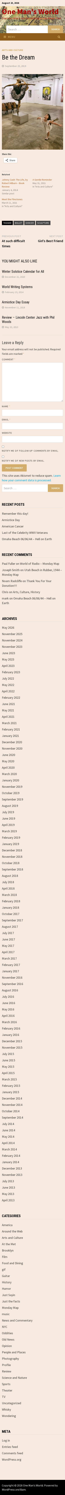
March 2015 (9, 1079)
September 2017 (12, 920)
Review (6, 1371)
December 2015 (12, 1041)
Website (7, 432)
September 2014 (12, 1117)
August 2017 (10, 927)
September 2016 (12, 984)
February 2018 (11, 901)
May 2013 (8, 1194)
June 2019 (8, 818)
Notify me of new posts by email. (23, 460)
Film (4, 1257)
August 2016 (10, 990)
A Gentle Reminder (42, 179)
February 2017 (11, 965)
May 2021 (8, 710)
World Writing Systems (17, 287)
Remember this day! (15, 514)
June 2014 (8, 1130)
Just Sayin (8, 1295)
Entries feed (10, 1447)
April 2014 (8, 1143)
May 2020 (8, 761)
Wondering (9, 1416)
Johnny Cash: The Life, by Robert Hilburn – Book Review (15, 183)
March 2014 (9, 1149)
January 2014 (10, 1162)
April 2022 (8, 691)
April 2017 (8, 952)
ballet (18, 222)
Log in (6, 1440)
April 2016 (8, 1016)
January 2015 (10, 1092)
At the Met (9, 1244)
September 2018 (12, 869)
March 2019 (9, 831)
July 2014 (8, 1124)
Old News (8, 1339)
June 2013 (8, 1187)
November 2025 (12, 634)
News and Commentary (17, 1320)
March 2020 (9, 774)
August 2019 (10, 806)
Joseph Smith (11, 570)
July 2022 (8, 678)
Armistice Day (11, 520)
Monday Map (10, 1308)
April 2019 (8, 825)
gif (4, 1269)
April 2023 (8, 666)
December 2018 (12, 850)
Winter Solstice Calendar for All (23, 271)
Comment (9, 359)
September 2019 (12, 799)
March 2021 (9, 723)
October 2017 (10, 914)
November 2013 (12, 1175)
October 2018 (10, 863)
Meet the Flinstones (12, 199)
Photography (10, 1359)
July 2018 (8, 882)
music (6, 1314)
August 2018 (10, 876)
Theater (7, 1390)
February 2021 (11, 729)
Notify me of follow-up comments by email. (30, 450)
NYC (4, 1327)
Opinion (7, 1346)
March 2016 (9, 1022)
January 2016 (10, 1035)
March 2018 (9, 895)
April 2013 (8, 1200)
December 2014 (12, 1098)
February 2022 (11, 698)
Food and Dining (12, 1263)
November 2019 (12, 787)
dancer (30, 222)
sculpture (43, 222)
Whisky (6, 1409)
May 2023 (8, 659)
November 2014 (12, 1105)
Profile (6, 1365)
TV (3, 1397)
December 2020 (12, 742)
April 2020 (8, 768)
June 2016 (8, 1003)
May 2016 (8, 1009)
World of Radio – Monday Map (39, 564)
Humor (6, 1289)
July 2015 (8, 1054)
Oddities (7, 1333)
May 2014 (8, 1137)
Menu (11, 37)
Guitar (6, 1276)
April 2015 (8, 1073)
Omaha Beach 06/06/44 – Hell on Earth (27, 539)
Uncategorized (11, 1403)
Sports (6, 1384)
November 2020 (12, 748)
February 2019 (11, 837)
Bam (23, 1489)
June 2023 (8, 653)
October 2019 (10, 793)
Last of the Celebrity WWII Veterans (25, 533)
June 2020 (8, 755)
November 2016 (12, 977)
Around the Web (12, 1231)
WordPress (8, 1489)
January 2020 (10, 780)
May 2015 (8, 1067)
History (6, 1282)
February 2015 (11, 1086)
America (7, 1225)
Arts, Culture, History (26, 592)
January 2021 (10, 736)
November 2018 (12, 857)
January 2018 (10, 907)
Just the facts (11, 1301)
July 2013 (8, 1181)
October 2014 (10, 1111)
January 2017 (10, 971)
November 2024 (12, 640)
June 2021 (8, 704)
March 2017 (9, 958)
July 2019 (8, 812)
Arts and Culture (12, 50)
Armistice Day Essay (15, 302)
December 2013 (12, 1168)
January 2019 (10, 844)
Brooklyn (8, 1250)
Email (6, 419)
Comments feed (12, 1453)
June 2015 (8, 1060)
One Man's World (30, 11)
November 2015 (12, 1047)
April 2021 (8, 717)
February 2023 (11, 672)
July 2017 (8, 933)
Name (6, 406)
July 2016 (8, 997)
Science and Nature (14, 1378)
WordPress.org (11, 1459)
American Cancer (13, 526)
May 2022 (8, 685)
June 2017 (8, 939)
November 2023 (12, 647)
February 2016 (11, 1028)
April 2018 (8, 888)
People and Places (14, 1352)
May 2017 (8, 946)
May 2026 (8, 628)
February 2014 (11, 1156)
